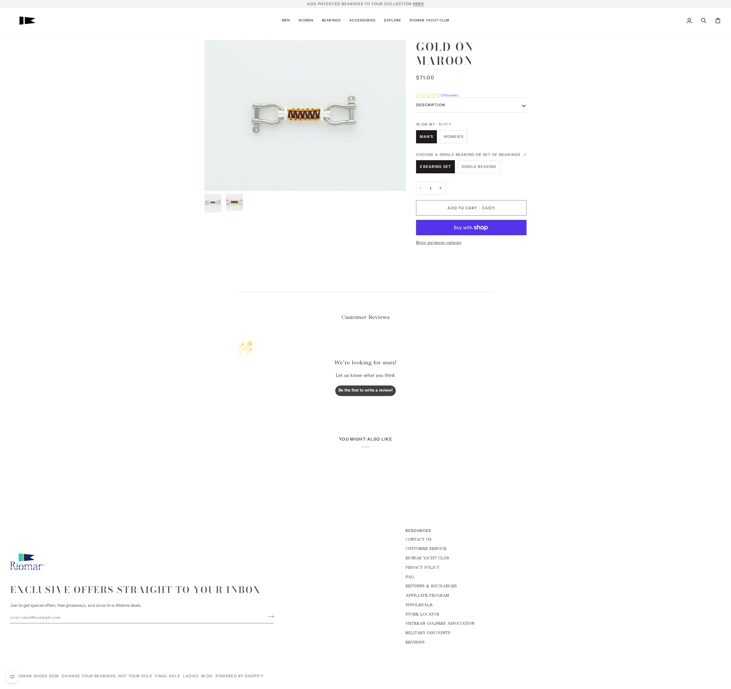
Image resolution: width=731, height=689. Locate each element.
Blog (207, 676)
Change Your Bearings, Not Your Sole (107, 676)
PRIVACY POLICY (422, 567)
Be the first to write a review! (365, 390)
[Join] (269, 616)
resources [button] (418, 530)
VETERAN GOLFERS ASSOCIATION (440, 623)
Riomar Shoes (31, 676)
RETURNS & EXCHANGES (431, 585)
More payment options (438, 242)
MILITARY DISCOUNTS (427, 632)
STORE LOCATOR (422, 614)
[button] (286, 20)
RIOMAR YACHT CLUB (427, 558)
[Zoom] (215, 180)
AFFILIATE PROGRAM (427, 595)
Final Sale (167, 676)
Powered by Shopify (240, 676)
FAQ (409, 576)
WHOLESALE (419, 604)
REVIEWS (415, 642)
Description (430, 105)
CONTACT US (418, 539)
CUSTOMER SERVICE (425, 548)
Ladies (190, 676)
